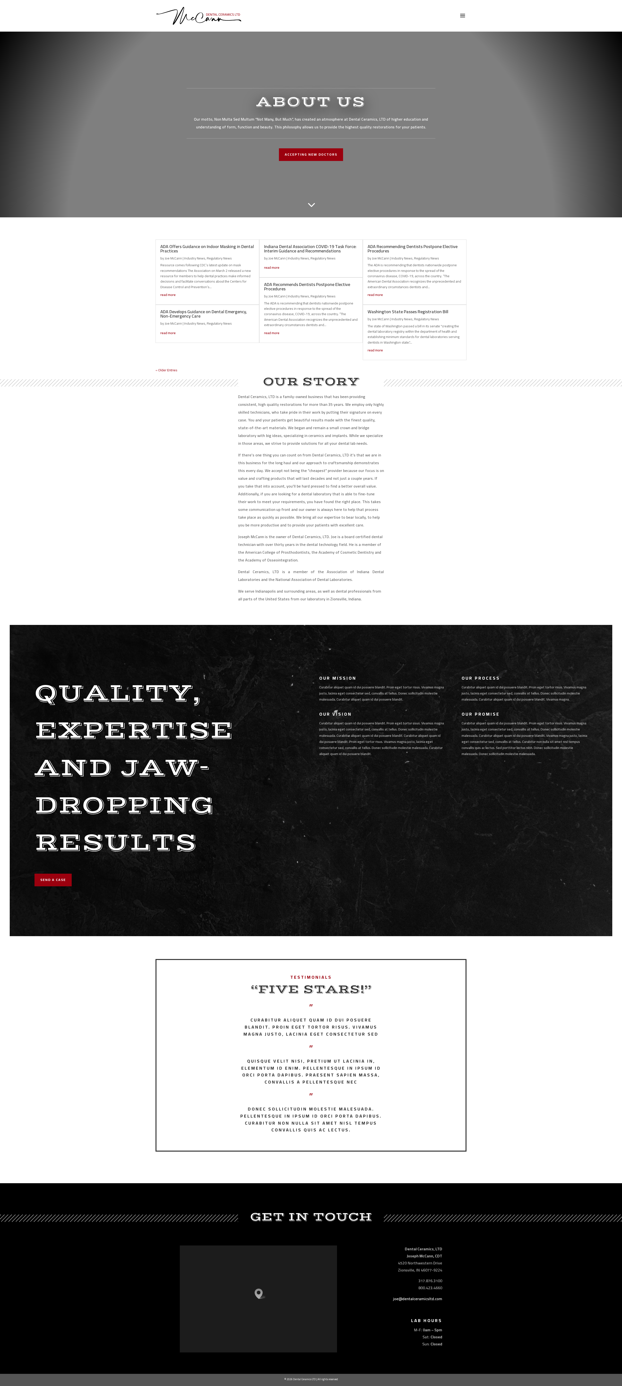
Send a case (53, 880)
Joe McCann (173, 258)
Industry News (194, 258)
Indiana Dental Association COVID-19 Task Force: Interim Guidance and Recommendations (310, 248)
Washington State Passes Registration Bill (408, 312)
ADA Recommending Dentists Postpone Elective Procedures (413, 248)
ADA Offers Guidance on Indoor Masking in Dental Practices (207, 248)
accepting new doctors (311, 154)
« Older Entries (166, 370)
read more (168, 295)
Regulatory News (219, 258)
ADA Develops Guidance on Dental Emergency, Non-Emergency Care (203, 314)
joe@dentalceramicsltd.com (417, 1298)
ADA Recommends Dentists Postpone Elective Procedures (307, 286)
